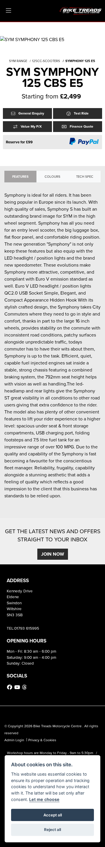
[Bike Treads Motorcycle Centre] (81, 10)
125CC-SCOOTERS (46, 61)
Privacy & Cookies (42, 740)
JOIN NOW (52, 554)
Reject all (52, 829)
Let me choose (44, 799)
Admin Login (14, 740)
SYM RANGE (18, 61)
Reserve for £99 (19, 142)
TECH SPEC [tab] (84, 176)
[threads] (25, 687)
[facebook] (10, 687)
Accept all (52, 815)
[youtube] (18, 687)
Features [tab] (20, 176)
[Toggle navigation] (8, 10)
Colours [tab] (52, 176)
